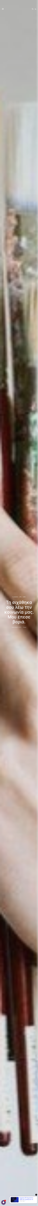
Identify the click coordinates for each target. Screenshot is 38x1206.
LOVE (24, 597)
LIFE (20, 597)
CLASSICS (15, 597)
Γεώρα (24, 627)
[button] (35, 9)
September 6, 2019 (16, 627)
